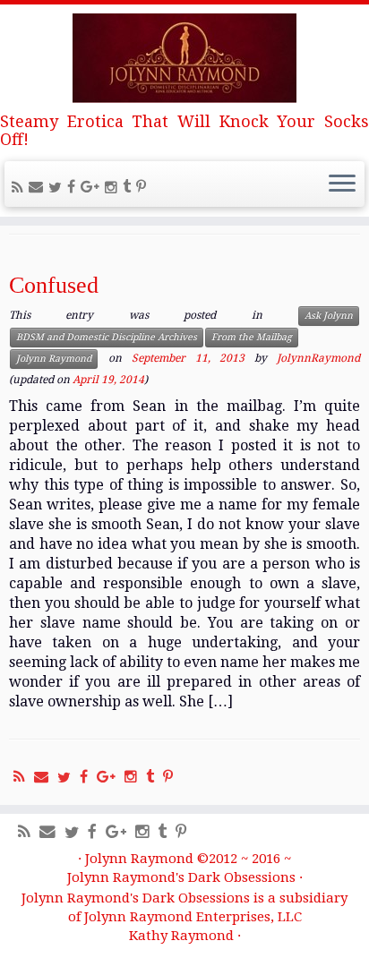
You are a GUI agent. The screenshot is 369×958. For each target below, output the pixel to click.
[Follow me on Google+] (93, 186)
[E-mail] (38, 186)
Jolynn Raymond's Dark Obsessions (181, 877)
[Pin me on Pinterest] (143, 186)
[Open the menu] (342, 184)
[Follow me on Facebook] (74, 186)
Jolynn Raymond (53, 358)
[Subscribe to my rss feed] (20, 187)
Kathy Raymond (181, 936)
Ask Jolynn (329, 315)
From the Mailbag (251, 337)
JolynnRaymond (318, 359)
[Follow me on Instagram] (114, 187)
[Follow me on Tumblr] (129, 186)
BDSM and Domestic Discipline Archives (106, 337)
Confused (54, 285)
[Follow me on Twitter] (57, 187)
